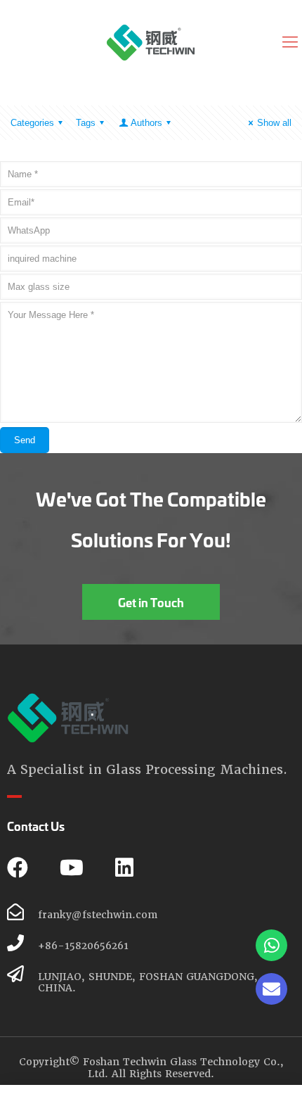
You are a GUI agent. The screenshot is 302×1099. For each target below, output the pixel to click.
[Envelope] (271, 989)
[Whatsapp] (271, 945)
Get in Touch (151, 602)
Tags (86, 122)
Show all (274, 122)
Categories (32, 122)
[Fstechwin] (151, 42)
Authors (146, 122)
